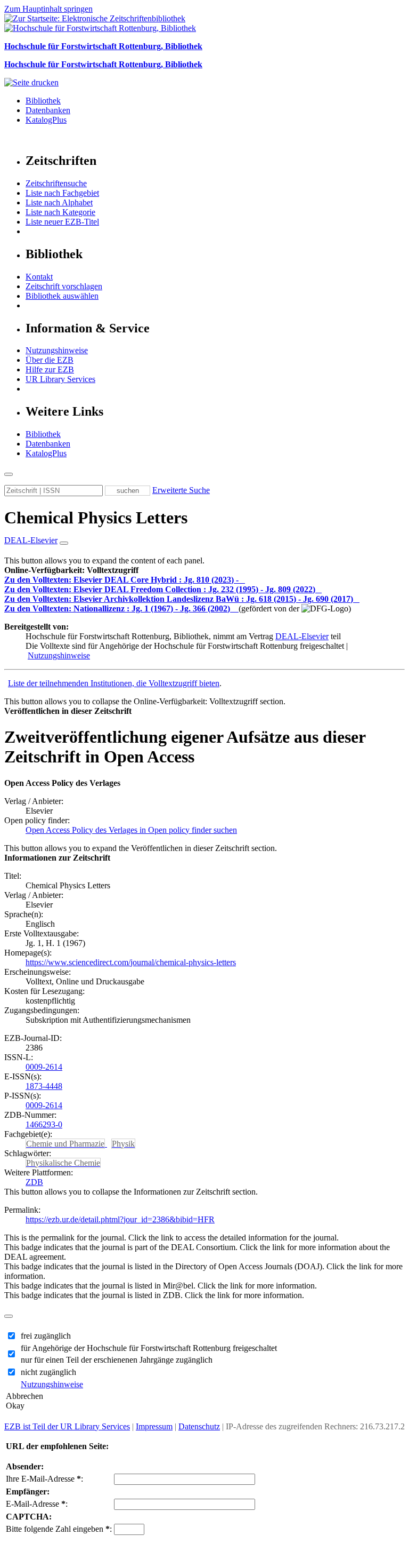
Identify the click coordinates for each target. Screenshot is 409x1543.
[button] (71, 570)
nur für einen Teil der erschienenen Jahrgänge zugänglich (116, 1359)
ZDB (34, 1182)
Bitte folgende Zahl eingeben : (59, 1528)
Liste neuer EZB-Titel (62, 221)
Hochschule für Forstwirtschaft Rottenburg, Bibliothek (103, 46)
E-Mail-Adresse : (37, 1503)
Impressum (154, 1426)
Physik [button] (123, 1143)
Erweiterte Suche (181, 490)
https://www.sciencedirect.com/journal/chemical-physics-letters (131, 962)
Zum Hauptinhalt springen (48, 8)
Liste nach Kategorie (60, 212)
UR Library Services (60, 379)
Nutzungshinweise (57, 350)
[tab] (204, 570)
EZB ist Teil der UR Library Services (67, 1426)
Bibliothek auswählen (62, 295)
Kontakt (39, 276)
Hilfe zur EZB (50, 369)
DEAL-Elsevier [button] (31, 540)
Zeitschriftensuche (56, 183)
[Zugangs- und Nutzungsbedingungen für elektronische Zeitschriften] (243, 579)
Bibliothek (43, 100)
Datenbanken (48, 110)
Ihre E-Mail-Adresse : (44, 1478)
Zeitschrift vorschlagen (64, 286)
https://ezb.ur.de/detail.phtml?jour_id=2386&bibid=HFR (120, 1219)
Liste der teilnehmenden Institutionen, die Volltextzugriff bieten (113, 683)
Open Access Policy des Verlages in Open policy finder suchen (131, 829)
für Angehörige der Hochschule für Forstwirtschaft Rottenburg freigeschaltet (149, 1348)
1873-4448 (44, 1086)
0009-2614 (44, 1066)
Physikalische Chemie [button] (63, 1162)
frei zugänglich (46, 1335)
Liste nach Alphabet (59, 202)
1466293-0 (44, 1124)
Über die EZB (49, 359)
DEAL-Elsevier (302, 636)
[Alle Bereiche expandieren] (64, 543)
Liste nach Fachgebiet (62, 192)
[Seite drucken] (31, 82)
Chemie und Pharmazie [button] (65, 1143)
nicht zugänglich (48, 1372)
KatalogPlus (46, 119)
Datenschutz (199, 1426)
